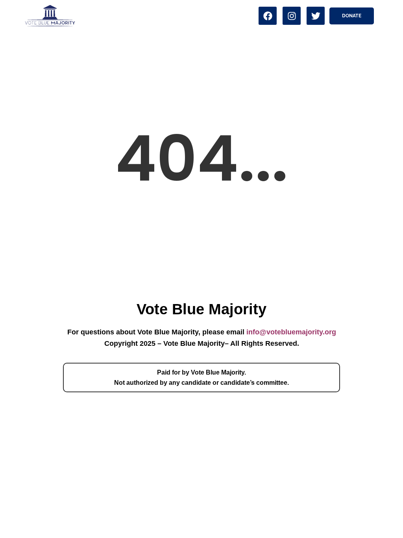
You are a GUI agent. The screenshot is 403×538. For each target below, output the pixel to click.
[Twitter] (316, 16)
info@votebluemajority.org (291, 332)
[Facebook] (268, 16)
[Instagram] (292, 16)
